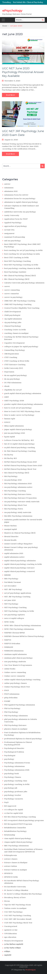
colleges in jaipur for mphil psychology (21, 347)
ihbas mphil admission (14, 426)
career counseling (12, 290)
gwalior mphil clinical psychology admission (23, 404)
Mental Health (10, 540)
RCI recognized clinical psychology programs (24, 820)
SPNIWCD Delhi (11, 877)
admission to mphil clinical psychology (21, 202)
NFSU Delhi (9, 622)
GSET (6, 397)
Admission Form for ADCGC (16, 195)
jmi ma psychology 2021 (14, 433)
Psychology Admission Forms (17, 763)
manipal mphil (10, 529)
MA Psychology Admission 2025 (18, 484)
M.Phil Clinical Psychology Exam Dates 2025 (23, 466)
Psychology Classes (12, 777)
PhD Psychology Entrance (15, 725)
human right (9, 419)
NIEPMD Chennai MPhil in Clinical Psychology (24, 636)
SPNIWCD (8, 873)
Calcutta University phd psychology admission (24, 283)
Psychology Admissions (14, 766)
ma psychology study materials (17, 512)
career (7, 286)
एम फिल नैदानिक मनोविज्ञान (12, 948)
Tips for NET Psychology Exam (17, 905)
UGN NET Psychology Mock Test (18, 923)
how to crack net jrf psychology (18, 408)
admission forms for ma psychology (19, 199)
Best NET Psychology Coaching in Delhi (21, 265)
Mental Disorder (11, 537)
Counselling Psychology (14, 350)
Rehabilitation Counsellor (15, 828)
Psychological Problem (14, 752)
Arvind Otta (9, 230)
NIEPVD (7, 640)
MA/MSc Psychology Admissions (18, 516)
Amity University (11, 215)
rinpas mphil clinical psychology (18, 842)
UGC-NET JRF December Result (17, 919)
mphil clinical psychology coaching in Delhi (23, 564)
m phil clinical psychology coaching (19, 447)
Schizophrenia (10, 855)
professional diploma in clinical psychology (23, 739)
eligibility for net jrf (13, 390)
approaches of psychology (15, 226)
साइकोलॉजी (7, 955)
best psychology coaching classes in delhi (22, 268)
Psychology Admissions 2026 (16, 770)
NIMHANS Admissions (14, 651)
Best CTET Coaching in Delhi (16, 258)
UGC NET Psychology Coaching (17, 916)
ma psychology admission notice (18, 487)
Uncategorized (10, 926)
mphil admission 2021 (13, 553)
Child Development (12, 312)
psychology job (10, 788)
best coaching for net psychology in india (22, 254)
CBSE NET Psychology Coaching (18, 304)
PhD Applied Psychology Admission (19, 705)
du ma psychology (12, 379)
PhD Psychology (11, 712)
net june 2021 (10, 600)
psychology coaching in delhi (16, 784)
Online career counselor (14, 676)
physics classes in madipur (15, 729)
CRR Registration (11, 354)
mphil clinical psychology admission (20, 561)
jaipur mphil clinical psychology (18, 429)
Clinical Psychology (12, 326)
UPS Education (10, 934)
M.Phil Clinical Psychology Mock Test (20, 469)
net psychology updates (14, 615)
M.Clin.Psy (8, 455)
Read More (10, 95)
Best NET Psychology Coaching (17, 261)
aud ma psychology (12, 241)
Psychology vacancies (13, 799)
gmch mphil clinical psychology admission (22, 393)
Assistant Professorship (14, 237)
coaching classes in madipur (16, 333)
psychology (9, 759)
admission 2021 (11, 191)
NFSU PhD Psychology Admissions (19, 629)
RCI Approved (10, 806)
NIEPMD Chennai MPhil (14, 633)
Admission (8, 188)
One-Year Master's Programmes (18, 665)
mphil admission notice (14, 557)
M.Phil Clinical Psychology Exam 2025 (20, 462)
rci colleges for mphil (13, 810)
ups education (10, 937)
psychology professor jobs (15, 792)
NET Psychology (11, 604)
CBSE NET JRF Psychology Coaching (19, 301)
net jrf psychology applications (17, 593)
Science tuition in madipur (15, 870)
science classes (10, 859)
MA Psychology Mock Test (15, 505)
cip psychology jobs (12, 322)
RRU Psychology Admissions (16, 846)
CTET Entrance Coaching (15, 365)
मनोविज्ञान (7, 952)
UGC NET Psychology (13, 912)
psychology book (11, 774)
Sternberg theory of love (15, 897)
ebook (6, 386)
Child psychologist (12, 315)
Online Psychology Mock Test (17, 687)
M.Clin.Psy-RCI (10, 458)
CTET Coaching (10, 357)
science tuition (10, 866)
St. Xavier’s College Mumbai (16, 890)
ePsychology (12, 10)
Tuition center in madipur (15, 908)
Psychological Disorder (14, 748)
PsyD (6, 802)
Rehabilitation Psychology (15, 831)
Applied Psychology (12, 223)
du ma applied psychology (15, 375)
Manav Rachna (10, 526)
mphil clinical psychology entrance (19, 568)
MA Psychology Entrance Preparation (20, 498)
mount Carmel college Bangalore (18, 544)
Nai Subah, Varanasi (12, 582)
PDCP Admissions (11, 694)
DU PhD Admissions (12, 383)
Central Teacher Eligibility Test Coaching (21, 308)
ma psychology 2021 (13, 480)
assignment (9, 233)
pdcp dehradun (10, 698)
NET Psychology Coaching (15, 607)
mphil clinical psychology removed (19, 571)
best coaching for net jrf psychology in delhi (23, 250)
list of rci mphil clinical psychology (19, 444)
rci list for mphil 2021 (13, 813)
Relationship (9, 835)
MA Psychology (10, 476)
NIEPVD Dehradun (12, 644)
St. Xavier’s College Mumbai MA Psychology (23, 894)
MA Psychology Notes (13, 509)
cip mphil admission (13, 319)
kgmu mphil (9, 437)
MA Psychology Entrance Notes (17, 494)
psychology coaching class (15, 781)
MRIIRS (7, 575)
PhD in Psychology (12, 708)
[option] (29, 2)
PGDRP (7, 701)
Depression (9, 372)
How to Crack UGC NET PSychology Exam (22, 411)
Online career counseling (15, 672)
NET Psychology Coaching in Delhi (19, 611)
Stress (7, 901)
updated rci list (10, 930)
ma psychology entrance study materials (21, 502)
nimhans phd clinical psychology (18, 658)
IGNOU (7, 422)
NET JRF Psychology (13, 589)
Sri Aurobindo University (15, 887)
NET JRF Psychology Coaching (17, 597)
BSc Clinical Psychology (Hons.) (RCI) (20, 276)
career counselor (11, 294)
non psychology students (15, 662)
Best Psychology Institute (15, 272)
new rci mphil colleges (14, 618)
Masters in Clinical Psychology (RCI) (19, 533)
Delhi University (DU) (13, 368)
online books (9, 669)
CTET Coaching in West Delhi (16, 361)
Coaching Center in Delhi (15, 330)
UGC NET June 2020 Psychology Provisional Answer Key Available (23, 72)
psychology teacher (12, 795)
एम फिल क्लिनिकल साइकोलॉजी (13, 944)
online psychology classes (15, 683)
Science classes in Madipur (15, 863)
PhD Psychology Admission (16, 716)
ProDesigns (31, 970)
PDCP (6, 690)
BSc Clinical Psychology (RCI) (16, 279)
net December (10, 586)
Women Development (13, 941)
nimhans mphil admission (15, 654)
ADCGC (7, 184)
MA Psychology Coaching (15, 491)
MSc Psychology (11, 579)
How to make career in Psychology (19, 415)
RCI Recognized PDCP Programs (18, 824)
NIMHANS (8, 647)
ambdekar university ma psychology (20, 212)
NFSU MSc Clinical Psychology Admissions (22, 626)
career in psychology (13, 297)
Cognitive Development (14, 343)
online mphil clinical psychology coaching (22, 680)
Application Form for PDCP (16, 219)
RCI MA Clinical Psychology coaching (20, 817)
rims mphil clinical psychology (17, 838)
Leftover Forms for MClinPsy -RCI (19, 440)
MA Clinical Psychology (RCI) (16, 473)
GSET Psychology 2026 (14, 401)
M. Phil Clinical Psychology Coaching (20, 451)
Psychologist (9, 756)
